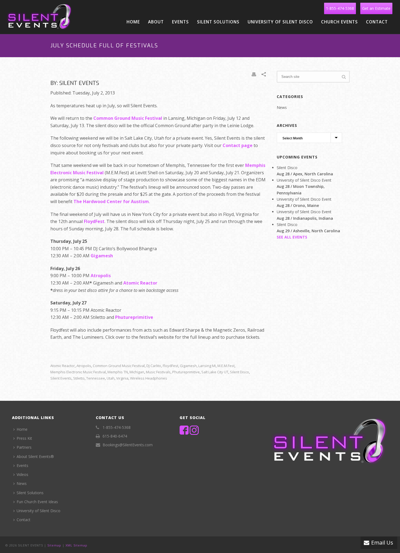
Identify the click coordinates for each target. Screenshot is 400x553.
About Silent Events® (35, 456)
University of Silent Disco (280, 22)
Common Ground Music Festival (127, 118)
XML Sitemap (76, 545)
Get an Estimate (376, 8)
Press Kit (24, 438)
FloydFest (94, 221)
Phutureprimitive (134, 317)
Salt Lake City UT (214, 372)
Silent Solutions (218, 22)
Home (133, 22)
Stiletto (79, 378)
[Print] (254, 74)
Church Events (339, 22)
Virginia (122, 378)
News (282, 107)
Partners (24, 447)
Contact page (238, 145)
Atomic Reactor (140, 283)
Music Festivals (158, 372)
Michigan (137, 372)
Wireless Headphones (148, 378)
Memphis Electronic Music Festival (78, 372)
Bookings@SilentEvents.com (128, 444)
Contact (377, 22)
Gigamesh (102, 256)
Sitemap (54, 545)
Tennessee (95, 378)
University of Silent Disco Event (304, 180)
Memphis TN (117, 372)
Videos (22, 474)
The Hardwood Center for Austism (111, 201)
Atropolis (101, 276)
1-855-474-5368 (340, 8)
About (156, 22)
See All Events (292, 237)
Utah (111, 378)
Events (180, 22)
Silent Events (61, 378)
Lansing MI (207, 366)
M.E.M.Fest (226, 366)
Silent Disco (239, 372)
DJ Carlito (153, 366)
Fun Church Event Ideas (37, 501)
